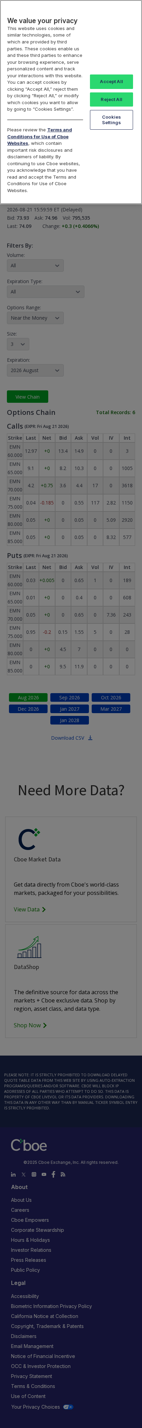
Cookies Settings (111, 119)
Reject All (111, 99)
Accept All (111, 81)
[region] (71, 102)
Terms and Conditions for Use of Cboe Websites (39, 136)
